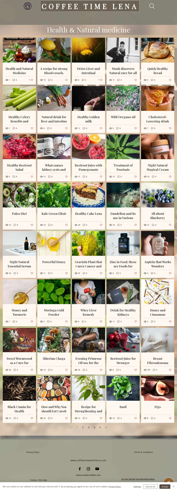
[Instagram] (88, 469)
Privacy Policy (114, 486)
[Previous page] (71, 427)
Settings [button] (137, 486)
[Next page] (105, 427)
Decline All (150, 486)
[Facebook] (79, 469)
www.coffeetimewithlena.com (88, 460)
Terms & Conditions (143, 452)
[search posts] (150, 6)
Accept (165, 486)
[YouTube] (97, 469)
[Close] (173, 486)
